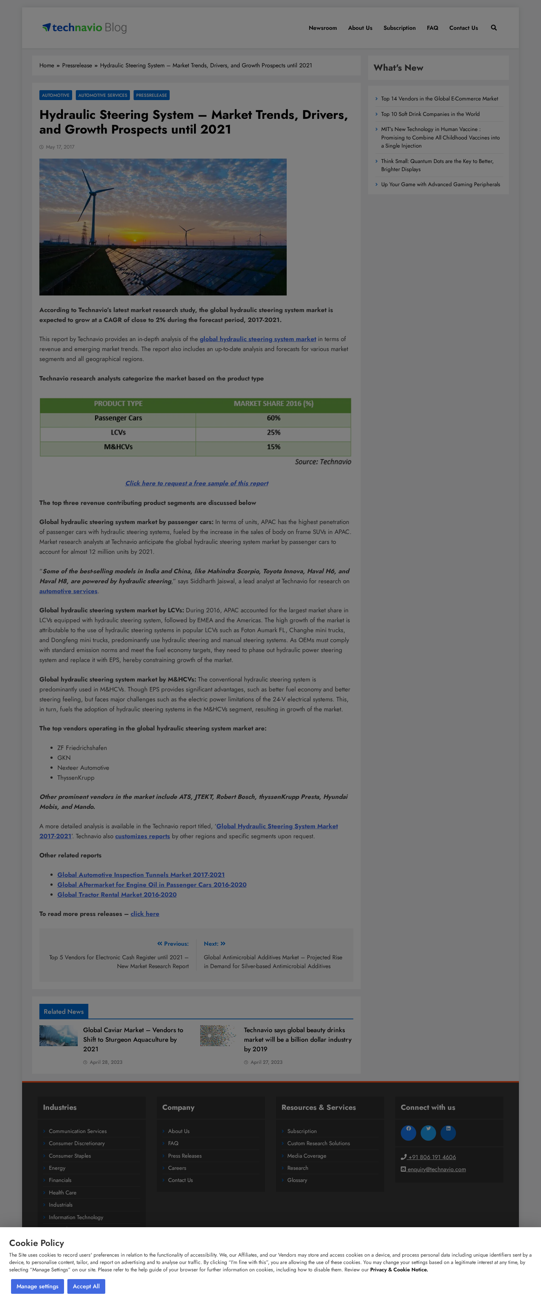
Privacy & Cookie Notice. (399, 1269)
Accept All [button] (86, 1286)
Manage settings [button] (38, 1286)
